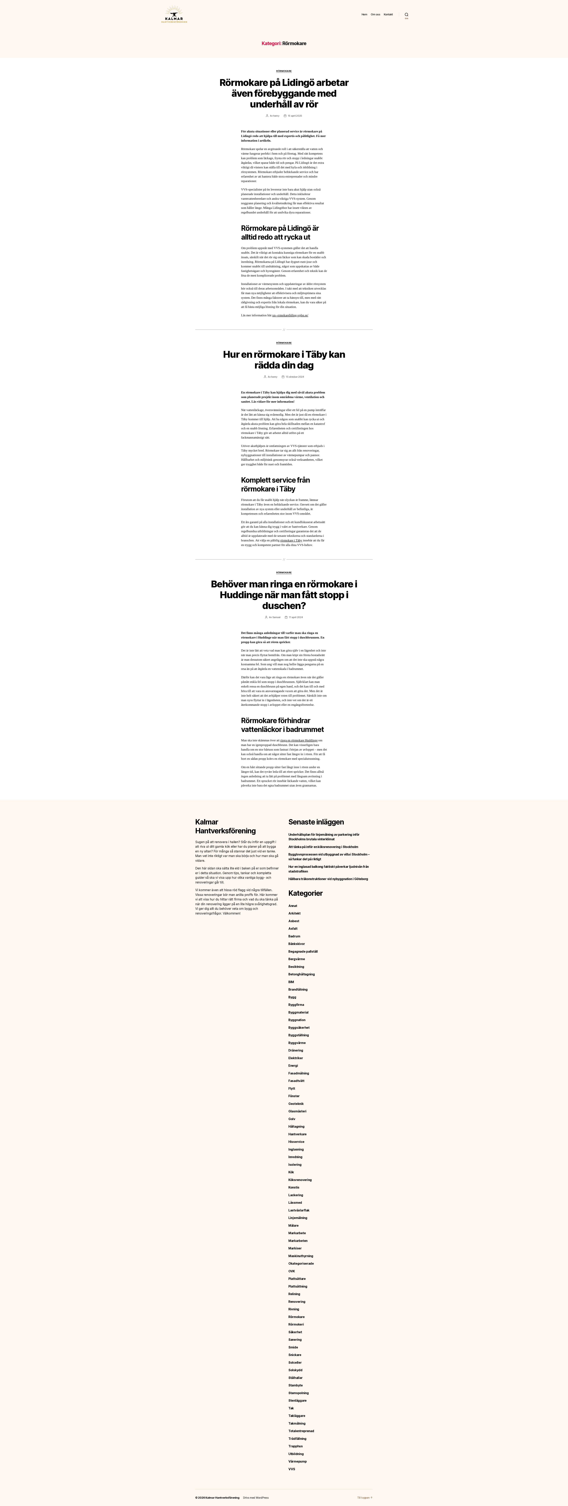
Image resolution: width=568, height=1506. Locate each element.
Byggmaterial (298, 1012)
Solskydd (295, 1370)
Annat (292, 906)
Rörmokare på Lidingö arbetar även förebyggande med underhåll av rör (284, 93)
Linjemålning (297, 1218)
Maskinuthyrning (300, 1256)
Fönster (294, 1096)
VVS (291, 1469)
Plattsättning (297, 1286)
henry (276, 115)
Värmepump (297, 1461)
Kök (291, 1172)
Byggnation (296, 1020)
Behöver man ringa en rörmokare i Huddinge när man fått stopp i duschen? (284, 594)
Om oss (375, 14)
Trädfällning (297, 1439)
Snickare (294, 1355)
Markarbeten (298, 1241)
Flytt (291, 1088)
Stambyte (295, 1385)
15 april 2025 (295, 115)
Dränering (295, 1050)
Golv (291, 1119)
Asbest (293, 921)
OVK (291, 1271)
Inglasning (296, 1149)
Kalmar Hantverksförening (222, 1497)
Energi (293, 1065)
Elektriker (295, 1058)
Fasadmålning (298, 1073)
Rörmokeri (296, 1324)
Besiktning (296, 967)
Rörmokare (284, 71)
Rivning (293, 1309)
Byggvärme (297, 1043)
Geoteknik (296, 1104)
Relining (294, 1294)
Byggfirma (296, 1005)
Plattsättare (297, 1279)
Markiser (295, 1248)
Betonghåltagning (301, 974)
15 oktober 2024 (295, 376)
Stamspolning (298, 1393)
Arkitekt (294, 913)
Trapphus (295, 1446)
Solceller (295, 1362)
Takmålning (296, 1423)
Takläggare (296, 1416)
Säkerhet (295, 1332)
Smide (293, 1347)
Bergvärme (296, 959)
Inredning (295, 1157)
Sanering (295, 1339)
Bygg (292, 997)
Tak (291, 1408)
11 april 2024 (296, 617)
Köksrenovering (300, 1180)
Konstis (293, 1187)
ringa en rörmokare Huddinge (299, 740)
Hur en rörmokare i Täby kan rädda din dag (284, 360)
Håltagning (296, 1126)
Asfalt (292, 928)
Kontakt (388, 14)
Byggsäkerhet (299, 1027)
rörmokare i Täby (291, 540)
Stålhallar (295, 1378)
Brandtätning (298, 989)
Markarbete (297, 1233)
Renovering (296, 1302)
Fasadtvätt (296, 1081)
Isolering (295, 1164)
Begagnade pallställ (303, 951)
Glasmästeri (297, 1111)
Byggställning (298, 1035)
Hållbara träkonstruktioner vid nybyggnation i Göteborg (328, 879)
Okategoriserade (301, 1263)
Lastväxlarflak (298, 1210)
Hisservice (296, 1142)
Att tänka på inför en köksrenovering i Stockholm (323, 847)
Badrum (294, 936)
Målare (293, 1225)
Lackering (295, 1195)
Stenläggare (297, 1400)
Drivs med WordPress (256, 1497)
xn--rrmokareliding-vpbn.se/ (290, 315)
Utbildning (296, 1454)
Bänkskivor (296, 944)
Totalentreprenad (301, 1431)
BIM (291, 982)
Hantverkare (297, 1134)
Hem (364, 14)
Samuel (276, 617)
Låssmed (295, 1202)
